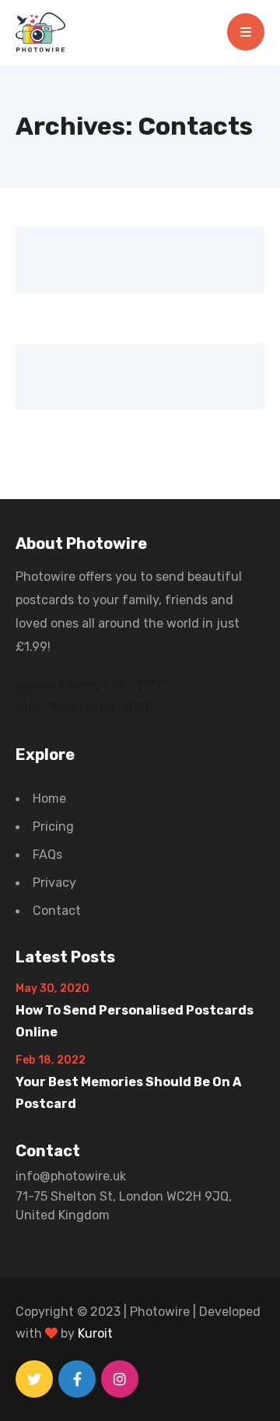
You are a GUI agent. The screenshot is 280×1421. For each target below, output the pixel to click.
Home (49, 798)
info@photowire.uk (71, 1176)
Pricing (53, 826)
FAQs (47, 854)
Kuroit (95, 1333)
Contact (57, 910)
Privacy (54, 882)
